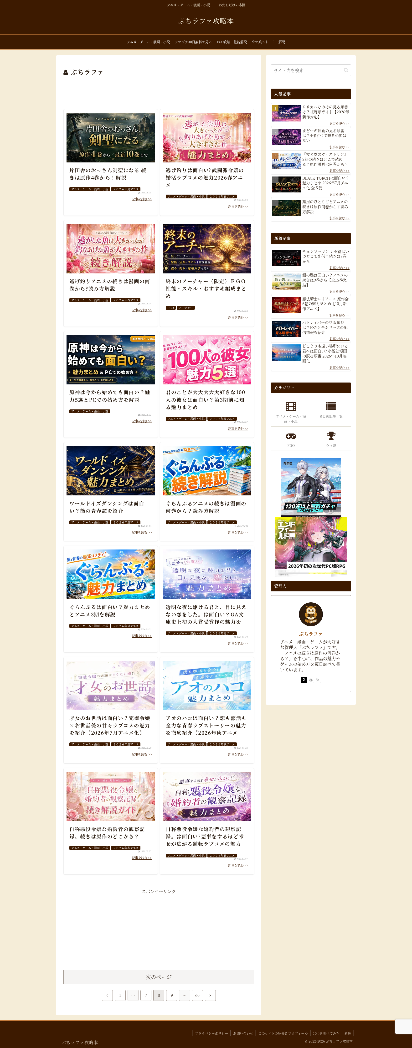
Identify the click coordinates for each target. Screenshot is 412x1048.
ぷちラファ (311, 633)
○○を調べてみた (326, 1033)
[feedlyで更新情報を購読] (311, 680)
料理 (348, 1033)
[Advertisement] (158, 90)
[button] (346, 70)
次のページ (159, 976)
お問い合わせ (243, 1033)
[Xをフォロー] (304, 680)
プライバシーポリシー (211, 1033)
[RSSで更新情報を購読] (318, 680)
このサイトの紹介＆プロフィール (283, 1033)
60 (197, 995)
